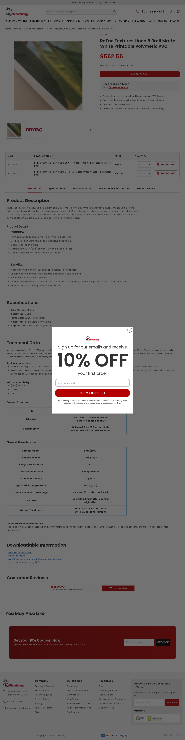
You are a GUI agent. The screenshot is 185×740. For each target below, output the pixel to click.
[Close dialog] (129, 330)
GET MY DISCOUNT (92, 393)
